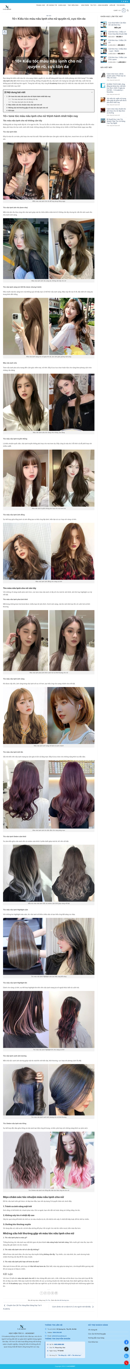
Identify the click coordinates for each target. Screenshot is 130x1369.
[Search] (127, 10)
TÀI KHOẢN (121, 5)
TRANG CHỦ (40, 5)
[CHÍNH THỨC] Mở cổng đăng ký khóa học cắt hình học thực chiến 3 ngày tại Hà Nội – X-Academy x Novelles (116, 88)
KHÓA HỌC (62, 5)
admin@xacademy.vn (59, 1336)
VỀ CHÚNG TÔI (51, 5)
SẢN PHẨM (85, 5)
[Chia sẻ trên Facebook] (41, 1293)
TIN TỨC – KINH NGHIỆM (99, 5)
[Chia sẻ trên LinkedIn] (56, 1293)
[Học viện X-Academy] (11, 7)
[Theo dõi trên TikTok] (123, 1)
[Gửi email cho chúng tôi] (125, 1)
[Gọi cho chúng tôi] (127, 1)
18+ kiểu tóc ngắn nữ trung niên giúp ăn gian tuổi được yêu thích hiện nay (117, 100)
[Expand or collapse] (92, 92)
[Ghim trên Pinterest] (52, 1293)
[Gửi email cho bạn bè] (48, 1293)
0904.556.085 (57, 1332)
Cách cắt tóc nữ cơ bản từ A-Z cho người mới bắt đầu (71, 1307)
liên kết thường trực (63, 1300)
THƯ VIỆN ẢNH (73, 5)
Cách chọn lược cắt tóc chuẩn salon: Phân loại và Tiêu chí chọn (116, 76)
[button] (119, 10)
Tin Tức (48, 15)
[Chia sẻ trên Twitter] (45, 1293)
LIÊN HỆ (112, 5)
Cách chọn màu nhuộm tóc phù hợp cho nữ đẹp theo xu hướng (116, 111)
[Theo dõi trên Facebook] (121, 1)
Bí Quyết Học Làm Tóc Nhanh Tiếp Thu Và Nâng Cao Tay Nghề (116, 121)
